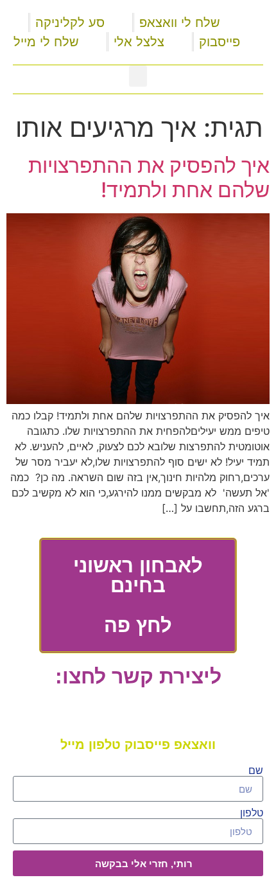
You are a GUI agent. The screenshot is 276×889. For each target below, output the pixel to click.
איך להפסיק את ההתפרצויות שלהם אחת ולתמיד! (149, 177)
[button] (138, 76)
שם (255, 771)
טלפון (251, 813)
